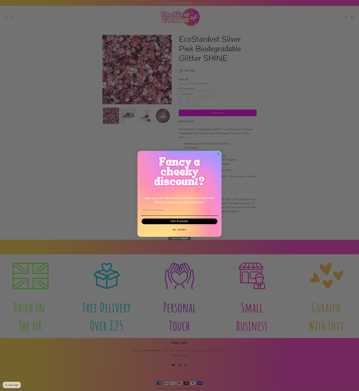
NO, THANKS (179, 230)
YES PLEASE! (179, 221)
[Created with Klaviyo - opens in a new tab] (179, 238)
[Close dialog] (218, 154)
